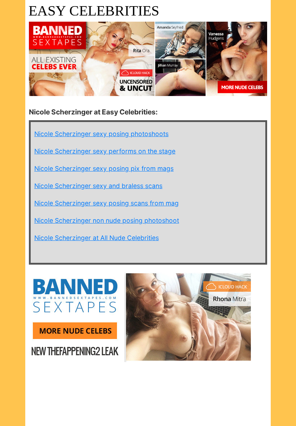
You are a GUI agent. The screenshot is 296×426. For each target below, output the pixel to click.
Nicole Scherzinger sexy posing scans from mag (106, 203)
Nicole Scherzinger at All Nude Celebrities (96, 238)
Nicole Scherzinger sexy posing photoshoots (101, 134)
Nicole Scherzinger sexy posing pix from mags (104, 168)
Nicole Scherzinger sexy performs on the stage (104, 151)
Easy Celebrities (94, 11)
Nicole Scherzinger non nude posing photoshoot (106, 220)
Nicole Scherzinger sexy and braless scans (98, 186)
